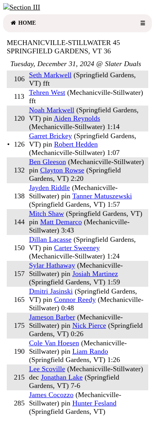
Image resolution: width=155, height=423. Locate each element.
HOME (26, 23)
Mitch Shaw (46, 213)
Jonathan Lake (62, 377)
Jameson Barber (52, 317)
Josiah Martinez (95, 274)
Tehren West (47, 92)
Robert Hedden (76, 144)
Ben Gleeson (47, 162)
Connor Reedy (75, 300)
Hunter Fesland (94, 403)
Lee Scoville (47, 369)
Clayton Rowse (62, 170)
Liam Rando (90, 351)
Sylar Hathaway (52, 265)
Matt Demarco (61, 222)
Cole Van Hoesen (54, 343)
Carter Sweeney (77, 248)
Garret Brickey (50, 136)
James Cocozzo (51, 395)
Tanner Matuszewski (102, 196)
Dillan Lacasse (50, 239)
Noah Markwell (51, 110)
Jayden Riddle (49, 188)
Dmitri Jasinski (51, 291)
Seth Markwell (50, 75)
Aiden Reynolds (77, 118)
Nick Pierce (89, 325)
